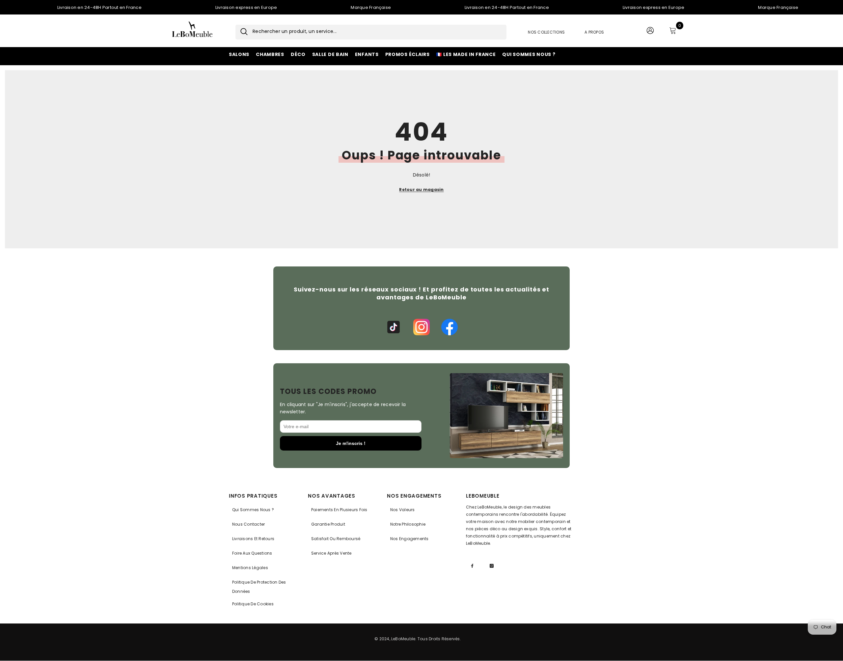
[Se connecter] (650, 32)
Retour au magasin (421, 189)
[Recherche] (241, 32)
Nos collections (546, 32)
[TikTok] (393, 327)
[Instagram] (421, 327)
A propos (594, 32)
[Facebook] (449, 327)
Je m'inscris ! (351, 443)
